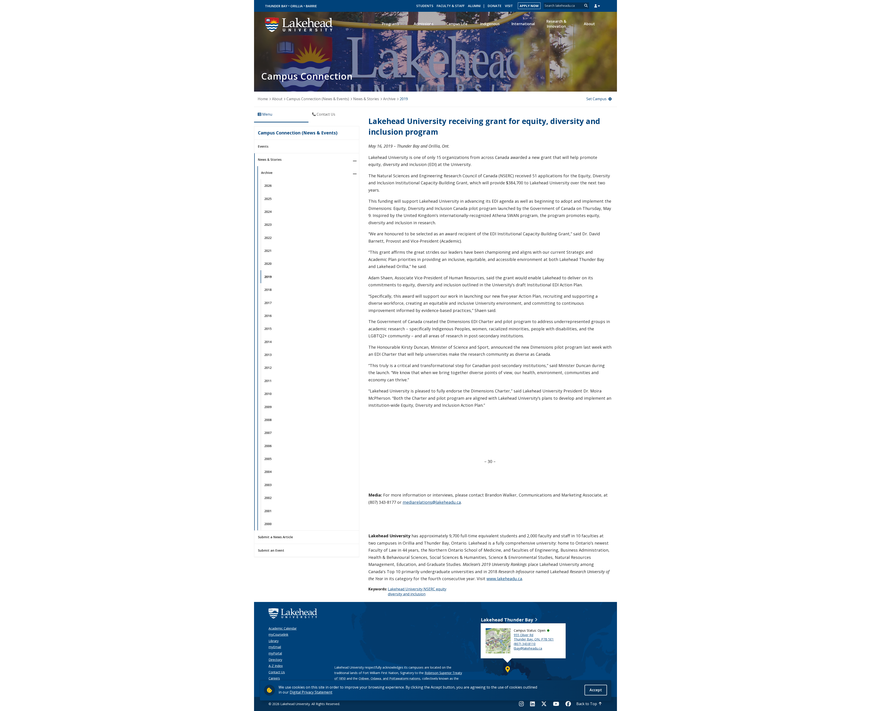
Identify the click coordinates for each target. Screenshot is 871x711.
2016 (268, 316)
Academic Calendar (283, 628)
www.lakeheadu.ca (504, 578)
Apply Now (529, 6)
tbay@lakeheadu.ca (528, 648)
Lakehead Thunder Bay (507, 620)
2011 (268, 381)
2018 (268, 289)
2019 (404, 98)
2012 (268, 367)
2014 (268, 342)
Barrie (311, 6)
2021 (268, 250)
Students (424, 6)
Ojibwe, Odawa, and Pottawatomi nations (389, 678)
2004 (268, 472)
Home (263, 98)
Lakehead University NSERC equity (417, 589)
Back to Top (586, 703)
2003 (268, 485)
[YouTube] (556, 704)
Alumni (474, 6)
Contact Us (277, 672)
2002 (268, 498)
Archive (389, 98)
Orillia (296, 6)
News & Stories (366, 98)
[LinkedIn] (532, 704)
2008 (268, 420)
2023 (268, 224)
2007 (268, 433)
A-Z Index (276, 666)
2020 (268, 263)
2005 (268, 459)
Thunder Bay (276, 6)
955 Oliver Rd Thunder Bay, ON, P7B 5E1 (534, 637)
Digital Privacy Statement (311, 692)
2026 (268, 185)
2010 (268, 394)
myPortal (275, 653)
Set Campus (596, 98)
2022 (268, 238)
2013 (268, 355)
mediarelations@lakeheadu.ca (432, 502)
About (277, 98)
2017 (268, 303)
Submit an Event (271, 550)
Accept (596, 689)
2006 (268, 446)
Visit (509, 6)
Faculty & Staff (451, 6)
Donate (495, 6)
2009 (268, 407)
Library (274, 641)
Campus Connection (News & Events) (317, 98)
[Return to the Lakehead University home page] (299, 24)
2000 (268, 524)
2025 (268, 199)
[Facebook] (568, 704)
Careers (274, 678)
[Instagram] (522, 704)
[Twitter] (543, 704)
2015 (268, 328)
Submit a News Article (275, 537)
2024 (268, 211)
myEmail (275, 647)
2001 (268, 511)
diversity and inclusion (407, 594)
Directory (275, 659)
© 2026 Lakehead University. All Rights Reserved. (304, 704)
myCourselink (278, 634)
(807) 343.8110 (525, 644)
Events (263, 146)
